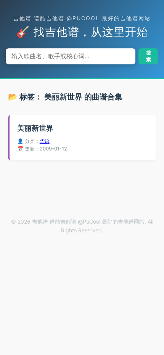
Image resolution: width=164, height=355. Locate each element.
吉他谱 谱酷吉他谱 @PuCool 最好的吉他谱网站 (82, 18)
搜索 (148, 56)
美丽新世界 (35, 128)
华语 (45, 141)
